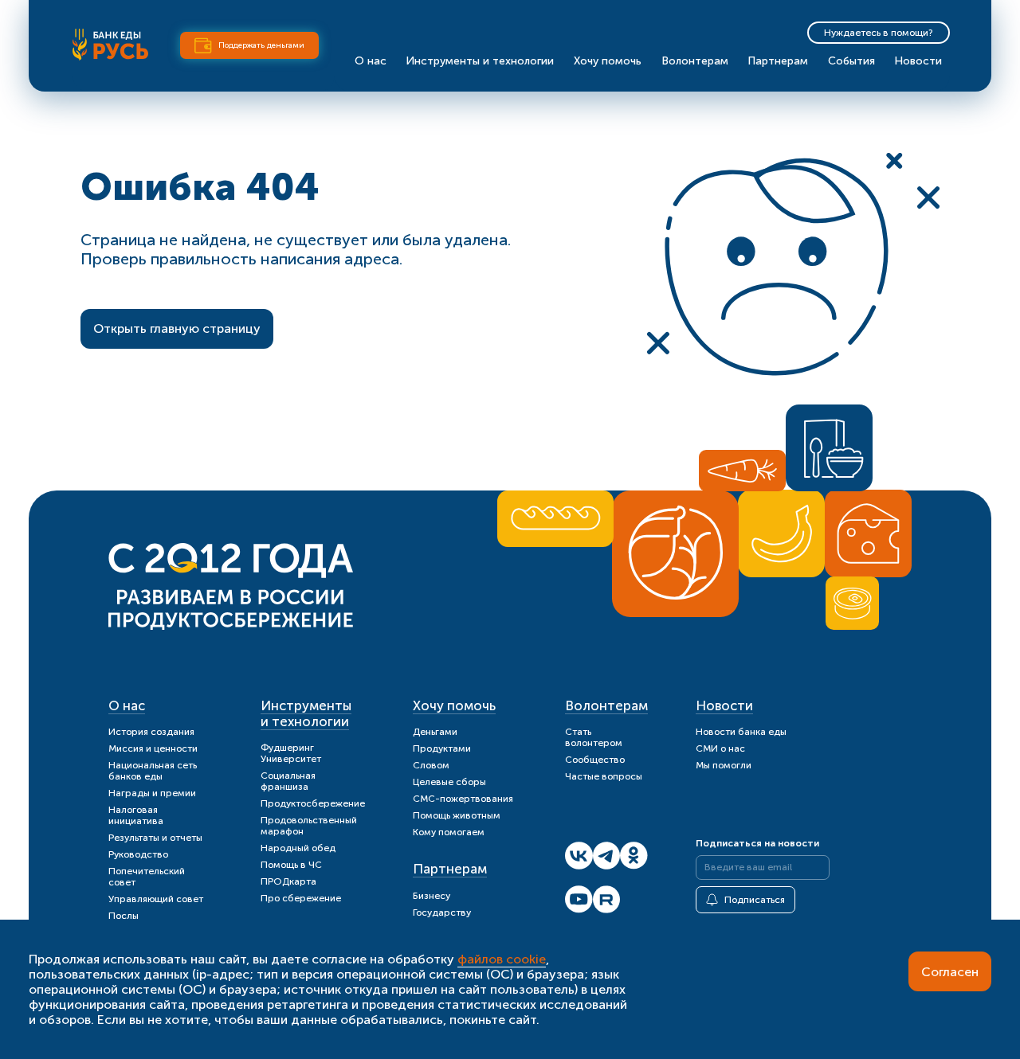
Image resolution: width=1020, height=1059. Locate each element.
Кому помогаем (448, 832)
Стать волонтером (593, 737)
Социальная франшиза (288, 781)
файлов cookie (501, 959)
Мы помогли (723, 765)
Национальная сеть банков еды (152, 771)
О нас (370, 61)
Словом (431, 765)
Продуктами (442, 748)
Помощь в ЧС (291, 864)
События (851, 61)
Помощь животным (456, 815)
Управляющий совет (155, 899)
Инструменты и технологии (480, 61)
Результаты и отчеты (155, 837)
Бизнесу (431, 895)
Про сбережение (301, 898)
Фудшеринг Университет (291, 753)
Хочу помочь (607, 61)
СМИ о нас (720, 748)
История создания (151, 731)
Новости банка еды (741, 731)
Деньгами (435, 731)
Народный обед (298, 848)
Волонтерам (694, 61)
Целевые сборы (449, 781)
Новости (918, 61)
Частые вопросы (603, 776)
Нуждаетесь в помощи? (878, 32)
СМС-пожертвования (463, 798)
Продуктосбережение (313, 803)
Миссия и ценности (153, 748)
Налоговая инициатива (135, 815)
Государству (442, 912)
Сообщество (595, 759)
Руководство (138, 854)
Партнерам (777, 61)
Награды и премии (152, 793)
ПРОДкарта (288, 881)
